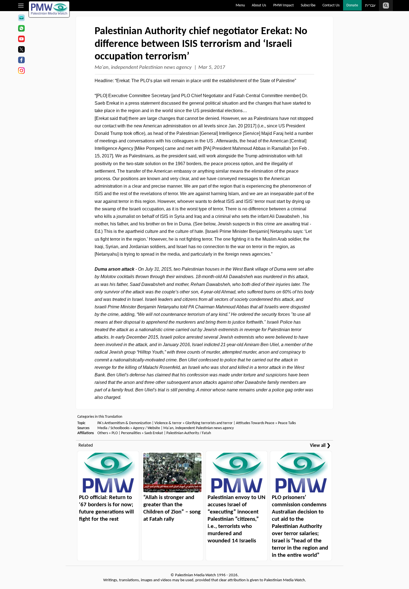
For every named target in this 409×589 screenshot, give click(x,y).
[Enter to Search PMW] (386, 5)
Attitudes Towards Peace (255, 423)
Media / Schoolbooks (113, 428)
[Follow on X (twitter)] (21, 50)
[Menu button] (21, 5)
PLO (115, 433)
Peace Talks (287, 423)
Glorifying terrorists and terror (209, 423)
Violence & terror (168, 423)
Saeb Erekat (153, 433)
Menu (240, 5)
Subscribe (308, 5)
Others (102, 433)
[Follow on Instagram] (21, 71)
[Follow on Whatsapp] (21, 29)
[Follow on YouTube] (21, 39)
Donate (352, 5)
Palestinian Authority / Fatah (188, 433)
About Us (259, 5)
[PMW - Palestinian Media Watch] (49, 9)
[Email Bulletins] (21, 18)
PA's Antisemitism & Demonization (124, 423)
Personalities (131, 433)
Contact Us (330, 5)
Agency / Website (146, 428)
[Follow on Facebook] (21, 61)
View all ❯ (320, 445)
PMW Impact (283, 5)
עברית (370, 6)
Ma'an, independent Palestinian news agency (143, 67)
